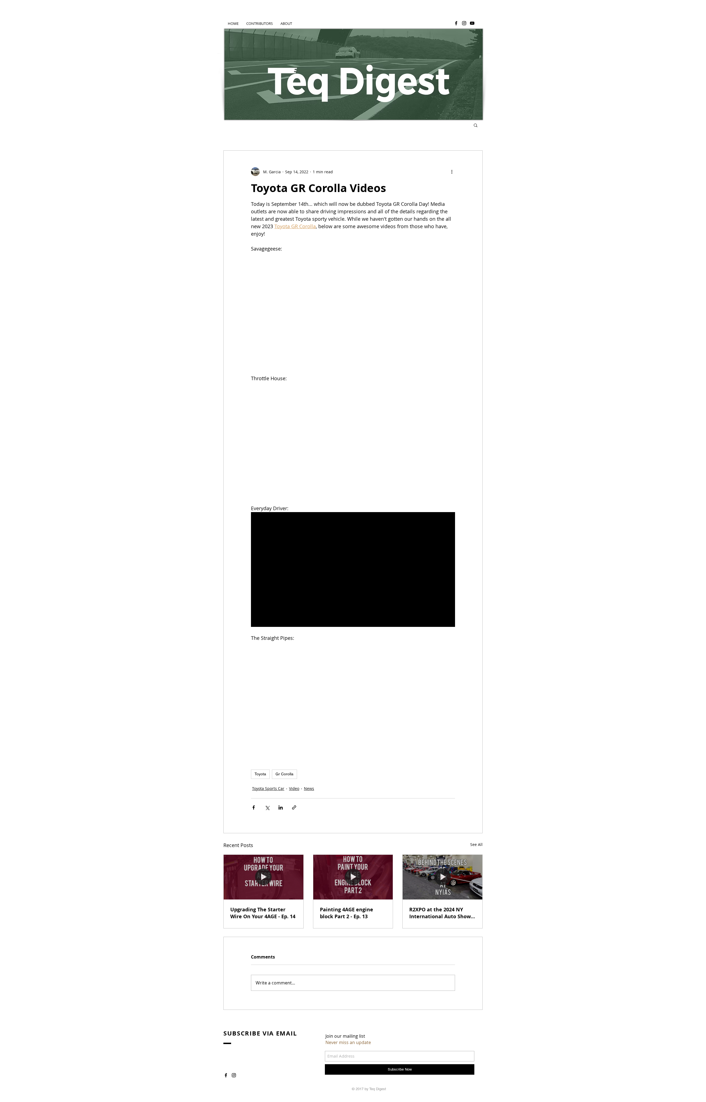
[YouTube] (472, 23)
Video (294, 788)
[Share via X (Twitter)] (267, 807)
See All (476, 844)
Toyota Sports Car (268, 788)
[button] (475, 125)
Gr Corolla (284, 774)
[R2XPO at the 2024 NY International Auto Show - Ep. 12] (442, 877)
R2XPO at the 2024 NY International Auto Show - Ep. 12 (441, 913)
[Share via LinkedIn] (280, 807)
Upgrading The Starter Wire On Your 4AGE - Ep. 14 (262, 913)
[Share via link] (294, 807)
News (309, 788)
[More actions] (451, 171)
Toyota (260, 774)
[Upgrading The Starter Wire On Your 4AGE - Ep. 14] (263, 877)
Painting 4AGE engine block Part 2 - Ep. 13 (346, 913)
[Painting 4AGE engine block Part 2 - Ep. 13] (353, 877)
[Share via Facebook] (253, 807)
